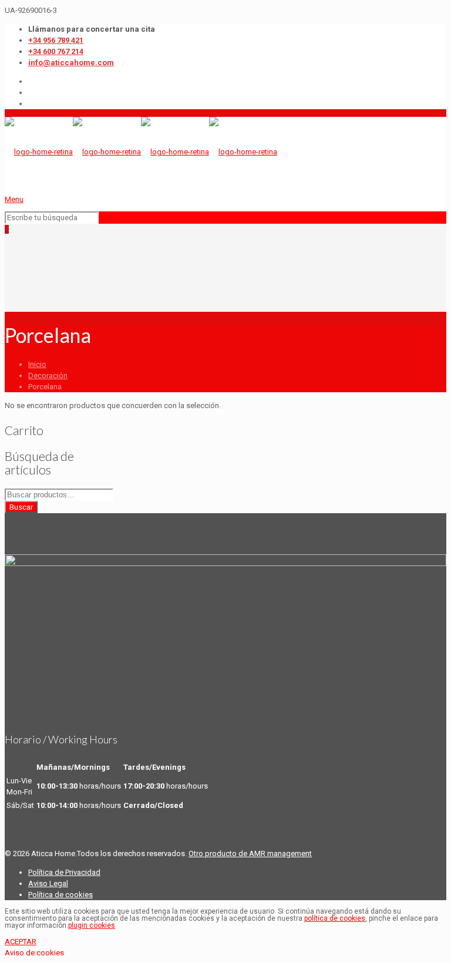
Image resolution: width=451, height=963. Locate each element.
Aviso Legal (48, 883)
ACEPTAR (20, 941)
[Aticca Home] (141, 152)
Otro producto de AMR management (250, 853)
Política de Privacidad (64, 872)
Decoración (48, 375)
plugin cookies (91, 925)
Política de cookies (60, 894)
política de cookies (334, 918)
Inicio (37, 364)
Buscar (21, 507)
